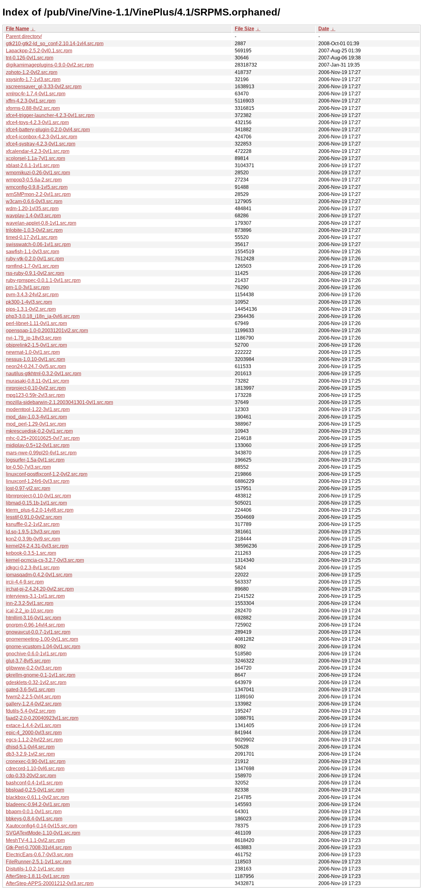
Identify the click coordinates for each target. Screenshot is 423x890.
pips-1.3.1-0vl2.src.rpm (31, 309)
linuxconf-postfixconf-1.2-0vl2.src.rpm (46, 474)
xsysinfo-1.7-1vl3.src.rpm (33, 79)
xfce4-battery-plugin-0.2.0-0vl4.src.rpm (48, 129)
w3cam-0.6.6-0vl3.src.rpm (34, 201)
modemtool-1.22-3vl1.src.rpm (38, 409)
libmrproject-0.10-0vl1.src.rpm (38, 495)
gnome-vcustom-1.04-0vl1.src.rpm (43, 646)
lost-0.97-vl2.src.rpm (28, 488)
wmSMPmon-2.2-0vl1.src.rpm (38, 194)
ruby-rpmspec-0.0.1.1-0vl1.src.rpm (43, 280)
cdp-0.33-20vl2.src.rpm (31, 775)
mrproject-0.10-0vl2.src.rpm (36, 388)
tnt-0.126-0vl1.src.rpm (29, 57)
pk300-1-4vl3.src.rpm (29, 302)
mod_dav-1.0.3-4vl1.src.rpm (36, 416)
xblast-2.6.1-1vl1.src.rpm (32, 165)
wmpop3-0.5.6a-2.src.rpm (34, 179)
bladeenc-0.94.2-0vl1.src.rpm (38, 804)
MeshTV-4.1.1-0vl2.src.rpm (35, 840)
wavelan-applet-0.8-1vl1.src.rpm (41, 223)
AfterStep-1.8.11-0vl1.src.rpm (37, 876)
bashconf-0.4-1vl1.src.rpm (34, 782)
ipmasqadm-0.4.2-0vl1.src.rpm (39, 574)
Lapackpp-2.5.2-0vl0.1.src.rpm (39, 50)
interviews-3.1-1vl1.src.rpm (35, 596)
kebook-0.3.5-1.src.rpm (31, 553)
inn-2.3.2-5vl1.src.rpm (29, 603)
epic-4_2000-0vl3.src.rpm (34, 732)
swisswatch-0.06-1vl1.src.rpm (38, 244)
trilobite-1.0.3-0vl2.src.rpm (34, 230)
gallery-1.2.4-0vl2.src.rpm (33, 703)
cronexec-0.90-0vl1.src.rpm (35, 761)
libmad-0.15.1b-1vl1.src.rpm (36, 503)
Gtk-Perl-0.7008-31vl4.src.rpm (39, 847)
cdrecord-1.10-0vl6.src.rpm (35, 768)
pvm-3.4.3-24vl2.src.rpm (32, 294)
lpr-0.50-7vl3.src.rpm (28, 467)
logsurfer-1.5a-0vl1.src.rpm (35, 459)
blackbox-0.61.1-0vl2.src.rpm (37, 797)
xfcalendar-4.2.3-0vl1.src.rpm (37, 151)
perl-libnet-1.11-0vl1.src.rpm (36, 323)
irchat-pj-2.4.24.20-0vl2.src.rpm (40, 589)
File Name (17, 28)
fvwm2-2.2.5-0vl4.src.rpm (33, 696)
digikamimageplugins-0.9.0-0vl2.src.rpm (50, 64)
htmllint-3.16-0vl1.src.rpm (33, 617)
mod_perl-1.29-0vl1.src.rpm (36, 424)
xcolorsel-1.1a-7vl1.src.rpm (35, 158)
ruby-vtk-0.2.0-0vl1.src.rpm (35, 258)
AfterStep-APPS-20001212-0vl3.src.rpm (50, 883)
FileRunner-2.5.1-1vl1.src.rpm (38, 861)
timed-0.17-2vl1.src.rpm (31, 237)
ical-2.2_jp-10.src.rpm (29, 610)
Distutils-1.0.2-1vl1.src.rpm (35, 868)
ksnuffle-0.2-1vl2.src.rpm (32, 524)
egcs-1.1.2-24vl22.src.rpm (34, 739)
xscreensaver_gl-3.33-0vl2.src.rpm (43, 86)
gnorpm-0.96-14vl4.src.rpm (35, 624)
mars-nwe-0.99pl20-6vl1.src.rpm (41, 452)
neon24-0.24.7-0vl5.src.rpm (36, 366)
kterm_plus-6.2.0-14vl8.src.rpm (39, 510)
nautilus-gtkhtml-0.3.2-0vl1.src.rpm (43, 373)
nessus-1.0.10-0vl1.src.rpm (35, 359)
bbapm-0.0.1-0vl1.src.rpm (34, 811)
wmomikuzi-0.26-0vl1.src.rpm (38, 172)
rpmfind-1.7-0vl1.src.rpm (32, 266)
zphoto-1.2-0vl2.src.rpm (31, 72)
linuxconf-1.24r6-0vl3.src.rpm (37, 481)
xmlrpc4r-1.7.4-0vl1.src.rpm (35, 93)
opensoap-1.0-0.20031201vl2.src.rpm (47, 330)
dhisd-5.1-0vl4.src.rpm (30, 746)
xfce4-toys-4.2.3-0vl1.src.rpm (37, 122)
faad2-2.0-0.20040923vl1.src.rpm (42, 718)
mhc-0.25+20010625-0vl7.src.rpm (43, 438)
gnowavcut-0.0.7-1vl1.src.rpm (38, 632)
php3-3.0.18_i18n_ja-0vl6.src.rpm (43, 316)
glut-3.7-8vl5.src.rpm (28, 660)
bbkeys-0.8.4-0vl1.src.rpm (34, 818)
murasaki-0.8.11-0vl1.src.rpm (37, 381)
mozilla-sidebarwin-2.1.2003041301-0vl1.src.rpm (59, 402)
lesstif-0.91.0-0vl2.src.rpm (34, 517)
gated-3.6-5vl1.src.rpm (30, 689)
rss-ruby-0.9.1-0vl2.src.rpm (35, 273)
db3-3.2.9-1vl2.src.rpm (30, 754)
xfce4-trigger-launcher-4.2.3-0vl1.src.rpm (50, 115)
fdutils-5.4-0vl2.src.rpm (30, 711)
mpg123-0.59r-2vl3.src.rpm (35, 395)
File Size (244, 28)
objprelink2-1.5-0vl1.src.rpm (36, 345)
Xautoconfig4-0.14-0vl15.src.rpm (41, 825)
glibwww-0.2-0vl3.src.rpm (34, 668)
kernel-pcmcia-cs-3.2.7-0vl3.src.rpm (45, 560)
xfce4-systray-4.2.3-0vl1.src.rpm (40, 143)
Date (323, 28)
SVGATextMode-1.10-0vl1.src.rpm (43, 833)
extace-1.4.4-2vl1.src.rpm (33, 725)
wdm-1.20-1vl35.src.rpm (32, 208)
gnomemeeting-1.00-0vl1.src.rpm (42, 639)
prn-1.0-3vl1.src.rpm (28, 287)
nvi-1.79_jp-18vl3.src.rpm (33, 338)
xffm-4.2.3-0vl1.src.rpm (30, 100)
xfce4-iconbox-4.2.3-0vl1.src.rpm (41, 136)
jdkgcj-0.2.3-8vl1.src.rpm (32, 567)
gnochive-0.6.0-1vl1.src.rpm (36, 653)
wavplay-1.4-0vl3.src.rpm (33, 215)
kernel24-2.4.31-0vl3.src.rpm (37, 546)
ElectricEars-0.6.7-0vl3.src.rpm (39, 854)
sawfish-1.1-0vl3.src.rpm (32, 251)
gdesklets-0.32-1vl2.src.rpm (36, 682)
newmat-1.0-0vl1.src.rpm (33, 352)
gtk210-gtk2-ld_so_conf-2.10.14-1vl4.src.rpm (54, 43)
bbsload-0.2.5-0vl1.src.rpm (35, 789)
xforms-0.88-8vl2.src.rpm (33, 108)
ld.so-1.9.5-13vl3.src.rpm (33, 531)
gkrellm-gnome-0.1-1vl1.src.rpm (40, 675)
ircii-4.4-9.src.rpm (25, 581)
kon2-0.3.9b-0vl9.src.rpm (33, 538)
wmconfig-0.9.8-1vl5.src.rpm (37, 187)
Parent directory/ (24, 36)
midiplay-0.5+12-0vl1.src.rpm (37, 445)
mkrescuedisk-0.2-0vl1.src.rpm (39, 431)
